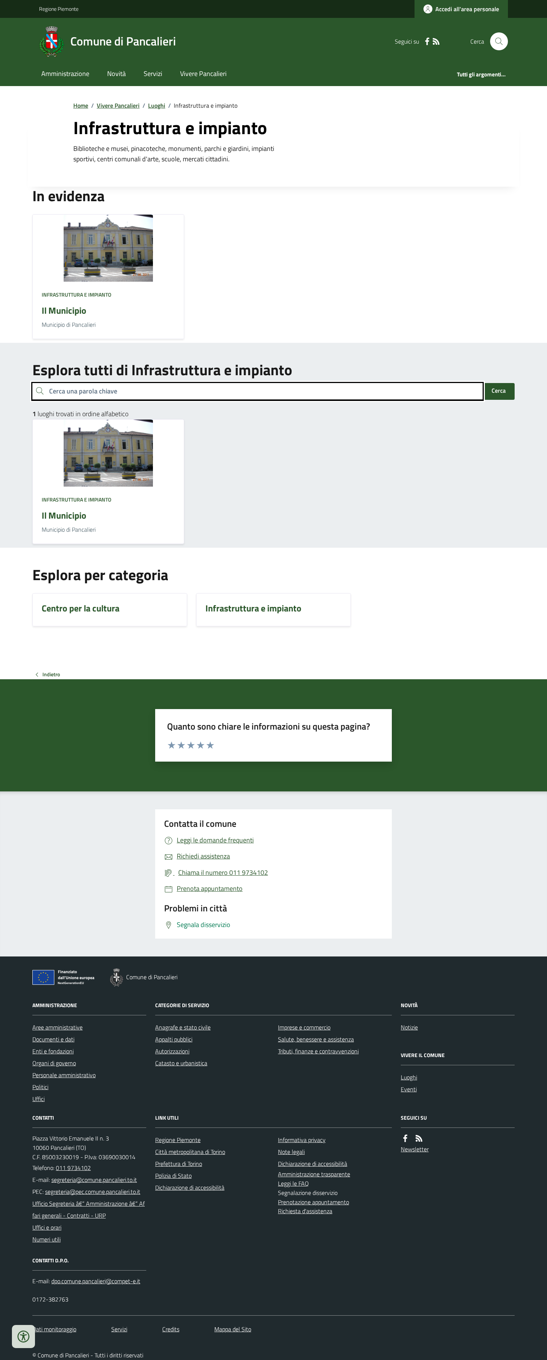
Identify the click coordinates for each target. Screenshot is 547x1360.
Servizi (153, 74)
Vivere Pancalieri (203, 74)
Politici (40, 1086)
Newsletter (415, 1149)
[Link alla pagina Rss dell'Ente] (419, 1138)
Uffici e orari (46, 1227)
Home (80, 105)
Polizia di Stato (173, 1175)
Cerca (499, 390)
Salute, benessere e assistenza (316, 1039)
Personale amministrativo (64, 1074)
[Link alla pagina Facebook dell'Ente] (405, 1138)
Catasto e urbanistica (181, 1063)
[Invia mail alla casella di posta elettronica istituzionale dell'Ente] (94, 1180)
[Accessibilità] (23, 1336)
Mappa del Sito (232, 1329)
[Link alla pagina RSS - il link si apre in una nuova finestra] (436, 41)
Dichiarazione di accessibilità (189, 1187)
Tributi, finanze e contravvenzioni (318, 1051)
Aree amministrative (57, 1027)
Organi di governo (54, 1063)
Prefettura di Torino (178, 1163)
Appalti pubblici (173, 1039)
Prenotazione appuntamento (313, 1202)
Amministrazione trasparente (314, 1174)
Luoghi (156, 105)
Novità (116, 74)
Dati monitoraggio (54, 1329)
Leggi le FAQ (293, 1183)
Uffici (38, 1098)
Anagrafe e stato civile (183, 1027)
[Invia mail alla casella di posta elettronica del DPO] (95, 1281)
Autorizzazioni (172, 1051)
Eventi (409, 1089)
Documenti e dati (53, 1039)
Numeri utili (46, 1239)
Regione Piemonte (59, 9)
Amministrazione (65, 74)
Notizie (409, 1027)
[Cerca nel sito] (496, 41)
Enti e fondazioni (53, 1051)
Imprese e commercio (304, 1027)
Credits (170, 1329)
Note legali (291, 1151)
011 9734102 (73, 1167)
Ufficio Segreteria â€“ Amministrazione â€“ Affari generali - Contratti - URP (88, 1209)
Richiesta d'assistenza (305, 1210)
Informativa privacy (302, 1139)
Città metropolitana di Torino (190, 1151)
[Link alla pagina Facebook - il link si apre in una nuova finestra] (427, 41)
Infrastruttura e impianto (76, 294)
